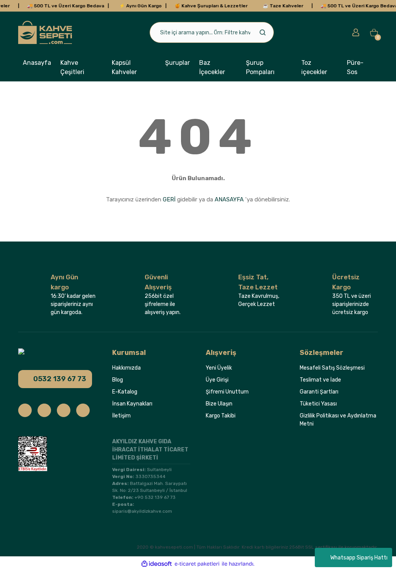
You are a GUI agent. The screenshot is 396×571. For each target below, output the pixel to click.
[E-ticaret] (197, 564)
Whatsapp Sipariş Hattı (358, 557)
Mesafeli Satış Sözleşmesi (332, 368)
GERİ (169, 199)
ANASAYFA (229, 199)
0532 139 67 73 (59, 379)
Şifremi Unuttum (227, 392)
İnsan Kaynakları (132, 403)
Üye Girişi (217, 380)
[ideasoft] (156, 564)
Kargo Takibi (221, 415)
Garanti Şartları (319, 392)
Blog (117, 380)
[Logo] (45, 32)
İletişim (121, 415)
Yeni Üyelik (219, 368)
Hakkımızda (126, 368)
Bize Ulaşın (219, 403)
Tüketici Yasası (318, 403)
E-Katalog (124, 392)
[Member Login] (356, 32)
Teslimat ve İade (320, 380)
